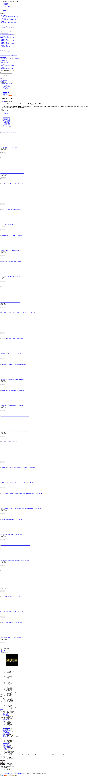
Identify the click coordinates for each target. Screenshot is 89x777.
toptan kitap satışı (43, 754)
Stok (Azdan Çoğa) (6, 118)
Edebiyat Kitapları (6, 740)
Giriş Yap (2, 80)
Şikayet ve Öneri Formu (7, 720)
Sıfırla (1, 709)
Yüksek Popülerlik (6, 121)
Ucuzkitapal (2, 101)
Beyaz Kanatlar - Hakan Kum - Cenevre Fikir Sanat (10, 276)
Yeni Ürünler (5, 3)
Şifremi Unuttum (6, 715)
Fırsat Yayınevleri (6, 6)
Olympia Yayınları (6, 735)
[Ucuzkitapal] (0, 71)
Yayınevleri (5, 8)
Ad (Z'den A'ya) (6, 114)
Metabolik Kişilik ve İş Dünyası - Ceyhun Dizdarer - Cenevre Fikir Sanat (14, 431)
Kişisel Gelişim (6, 744)
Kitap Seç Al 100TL (7, 750)
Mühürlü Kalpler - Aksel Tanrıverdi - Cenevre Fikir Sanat (11, 353)
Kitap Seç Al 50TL (6, 748)
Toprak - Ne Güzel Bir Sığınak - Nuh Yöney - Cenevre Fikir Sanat (13, 611)
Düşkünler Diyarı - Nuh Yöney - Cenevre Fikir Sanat (10, 637)
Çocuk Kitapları (6, 743)
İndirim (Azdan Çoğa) (7, 126)
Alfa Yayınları (5, 727)
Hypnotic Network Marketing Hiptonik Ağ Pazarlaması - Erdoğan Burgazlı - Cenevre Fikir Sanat (19, 327)
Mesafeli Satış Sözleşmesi (8, 722)
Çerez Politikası (14, 773)
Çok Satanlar (5, 4)
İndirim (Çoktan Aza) (7, 127)
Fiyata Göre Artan (6, 115)
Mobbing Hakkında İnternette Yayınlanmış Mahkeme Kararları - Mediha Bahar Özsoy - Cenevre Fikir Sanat (21, 508)
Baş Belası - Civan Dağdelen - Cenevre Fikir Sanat (10, 224)
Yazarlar (4, 10)
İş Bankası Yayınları (7, 730)
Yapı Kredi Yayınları (7, 736)
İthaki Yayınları (6, 731)
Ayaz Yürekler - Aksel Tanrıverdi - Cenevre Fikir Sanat (11, 198)
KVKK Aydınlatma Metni (5, 773)
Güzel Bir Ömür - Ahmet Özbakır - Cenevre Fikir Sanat (11, 534)
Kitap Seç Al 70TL (6, 749)
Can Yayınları (5, 729)
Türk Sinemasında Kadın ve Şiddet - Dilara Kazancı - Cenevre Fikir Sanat (14, 560)
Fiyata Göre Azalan (6, 117)
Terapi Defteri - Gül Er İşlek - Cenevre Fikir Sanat (10, 456)
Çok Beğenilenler (6, 123)
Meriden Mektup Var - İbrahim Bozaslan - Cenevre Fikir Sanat (12, 173)
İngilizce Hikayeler (6, 746)
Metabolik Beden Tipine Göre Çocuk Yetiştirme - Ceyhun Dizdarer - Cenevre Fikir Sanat (17, 482)
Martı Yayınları (6, 732)
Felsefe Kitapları (6, 741)
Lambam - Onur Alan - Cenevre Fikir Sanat (8, 147)
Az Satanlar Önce (6, 124)
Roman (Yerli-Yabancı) (7, 747)
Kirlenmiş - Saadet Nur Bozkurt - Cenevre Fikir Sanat (10, 250)
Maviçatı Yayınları (6, 733)
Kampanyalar (5, 5)
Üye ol (5, 80)
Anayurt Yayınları (6, 728)
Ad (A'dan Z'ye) (6, 113)
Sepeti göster (2, 83)
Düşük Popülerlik (6, 120)
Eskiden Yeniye (6, 112)
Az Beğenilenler (6, 122)
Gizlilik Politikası (20, 773)
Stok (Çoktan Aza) (6, 119)
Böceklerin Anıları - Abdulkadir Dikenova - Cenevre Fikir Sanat (12, 379)
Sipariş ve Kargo (6, 719)
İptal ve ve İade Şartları (7, 721)
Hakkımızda (5, 713)
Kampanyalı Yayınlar (7, 7)
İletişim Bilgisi (5, 714)
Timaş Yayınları (6, 734)
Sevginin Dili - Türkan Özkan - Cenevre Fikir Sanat (10, 302)
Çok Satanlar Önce (6, 125)
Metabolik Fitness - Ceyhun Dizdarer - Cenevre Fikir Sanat (11, 405)
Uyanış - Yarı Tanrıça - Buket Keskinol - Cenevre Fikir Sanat (12, 585)
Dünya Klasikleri (6, 745)
